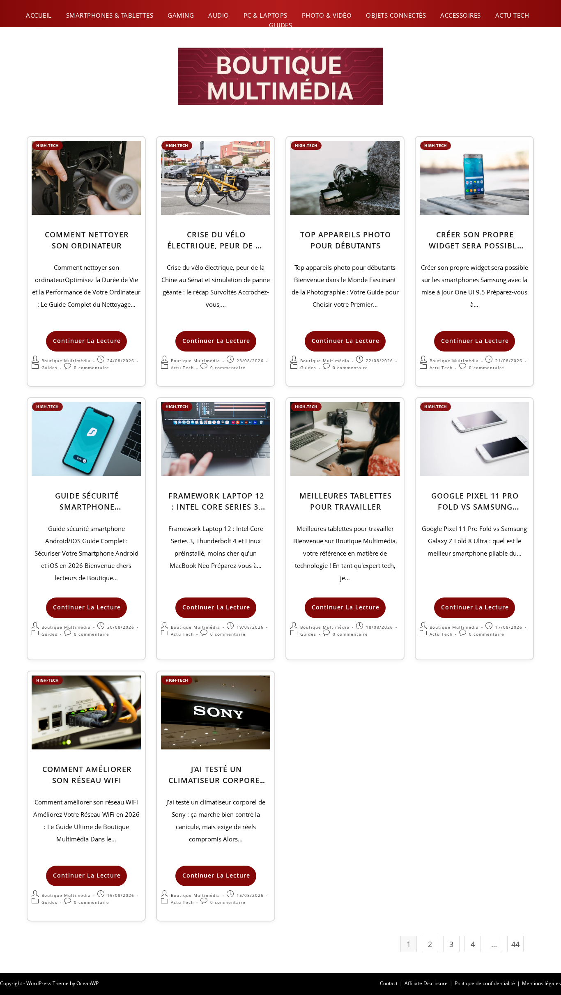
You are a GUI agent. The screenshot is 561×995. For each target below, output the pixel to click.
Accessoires (460, 15)
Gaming (181, 15)
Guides (280, 25)
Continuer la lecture (87, 339)
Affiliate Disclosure (426, 983)
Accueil (39, 15)
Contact (389, 983)
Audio (218, 15)
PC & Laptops (265, 15)
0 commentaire (91, 367)
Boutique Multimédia (66, 360)
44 (515, 944)
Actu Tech (512, 15)
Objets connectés (396, 15)
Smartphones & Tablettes (110, 15)
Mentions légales (541, 983)
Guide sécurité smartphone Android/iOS (87, 507)
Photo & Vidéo (327, 15)
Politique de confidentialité (485, 983)
